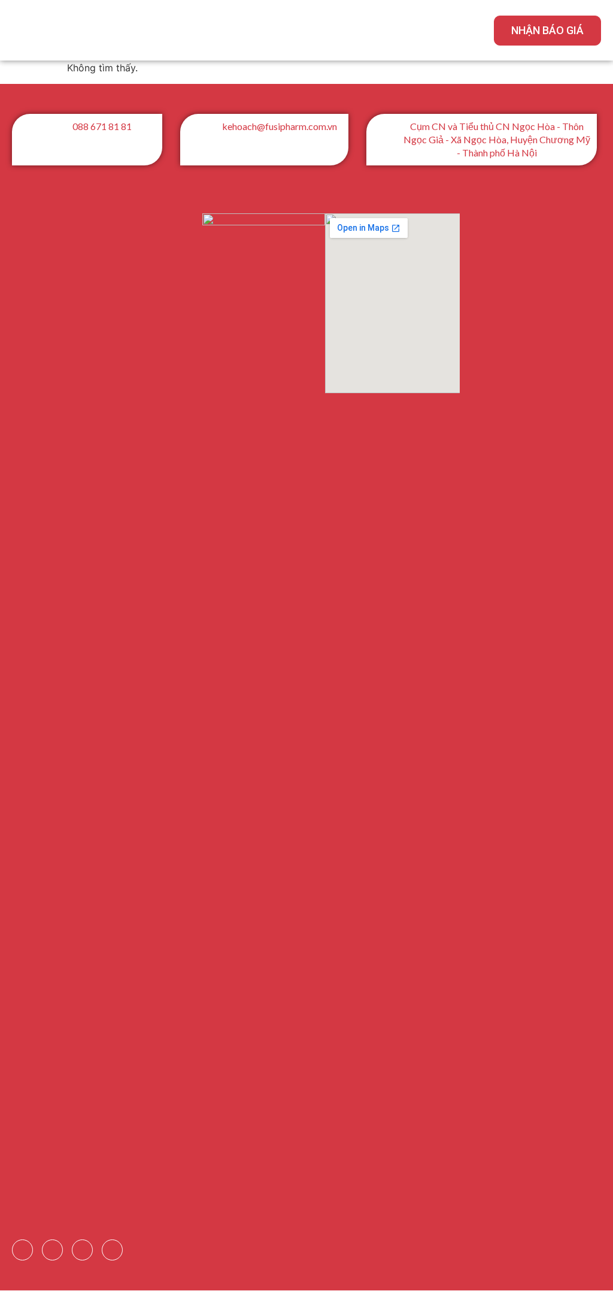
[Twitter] (82, 1249)
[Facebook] (22, 1249)
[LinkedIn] (52, 1249)
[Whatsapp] (112, 1249)
